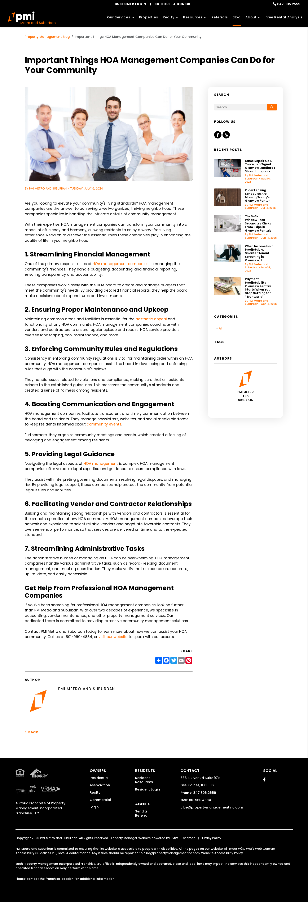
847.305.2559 (288, 4)
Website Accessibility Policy (222, 853)
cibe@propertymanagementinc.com (211, 807)
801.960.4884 (200, 800)
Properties (148, 17)
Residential (99, 777)
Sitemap (189, 838)
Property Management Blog (47, 37)
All (221, 328)
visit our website (113, 636)
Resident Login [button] (147, 789)
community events (104, 424)
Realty (169, 17)
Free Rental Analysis (284, 17)
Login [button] (94, 807)
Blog (237, 17)
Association (100, 785)
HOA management (101, 463)
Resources (192, 17)
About (251, 17)
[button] (217, 134)
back (33, 732)
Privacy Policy (211, 838)
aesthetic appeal (152, 319)
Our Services (118, 17)
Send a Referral (141, 813)
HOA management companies (120, 263)
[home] (32, 18)
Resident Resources (144, 779)
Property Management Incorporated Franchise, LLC (40, 808)
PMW (174, 838)
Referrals (219, 17)
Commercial (100, 799)
